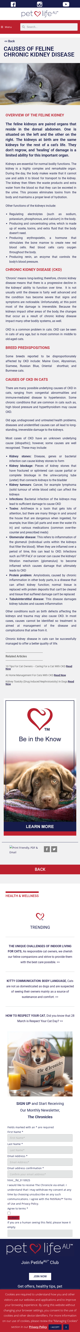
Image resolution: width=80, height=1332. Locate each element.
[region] (40, 767)
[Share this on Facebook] (47, 849)
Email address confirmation (25, 1168)
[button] (40, 767)
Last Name (15, 1144)
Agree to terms (17, 1208)
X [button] (66, 1327)
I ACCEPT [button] (55, 1327)
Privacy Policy (30, 1203)
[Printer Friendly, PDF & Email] (24, 849)
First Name (15, 1132)
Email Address (17, 1156)
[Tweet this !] (54, 849)
